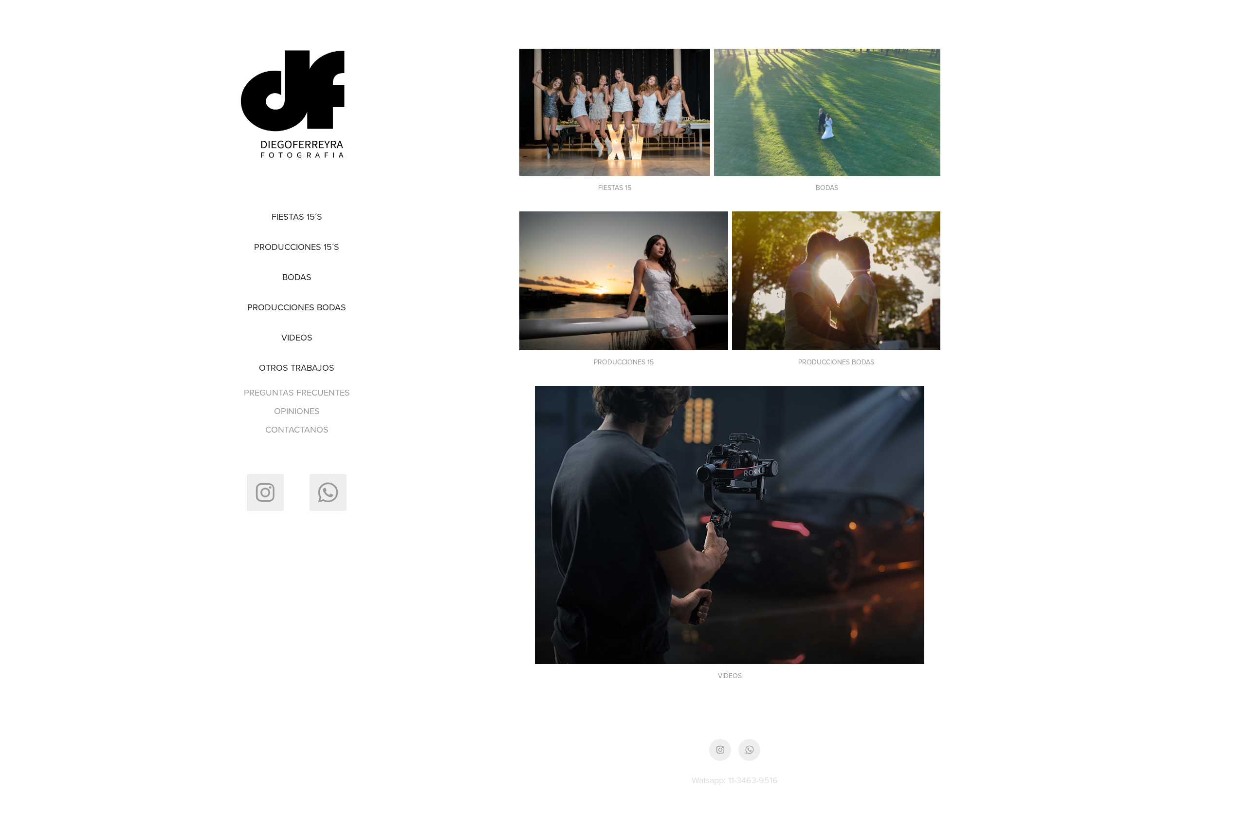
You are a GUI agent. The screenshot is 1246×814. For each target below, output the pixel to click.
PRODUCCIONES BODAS (296, 307)
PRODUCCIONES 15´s (296, 247)
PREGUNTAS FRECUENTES (297, 392)
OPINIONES (297, 411)
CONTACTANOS (297, 429)
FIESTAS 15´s (297, 216)
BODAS (297, 277)
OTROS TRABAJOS (296, 367)
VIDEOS (296, 337)
